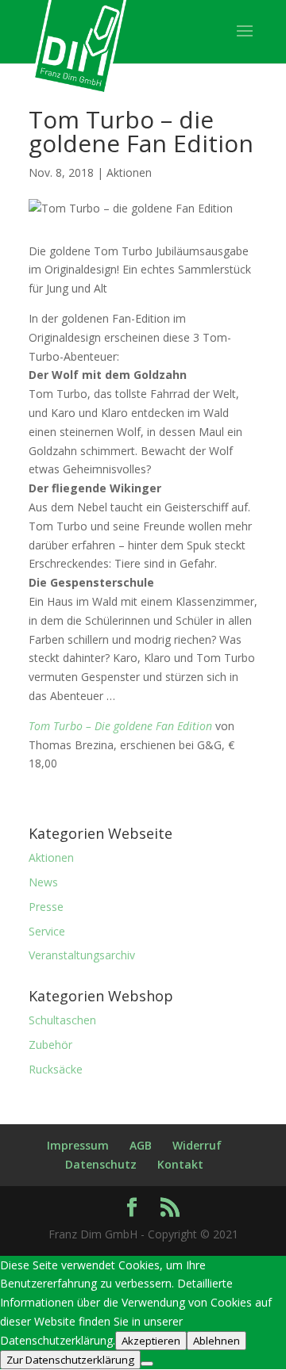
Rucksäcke (56, 1069)
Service (47, 931)
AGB (140, 1145)
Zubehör (50, 1044)
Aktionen (129, 172)
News (43, 882)
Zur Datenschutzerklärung (70, 1360)
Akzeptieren (151, 1341)
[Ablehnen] (147, 1363)
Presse (46, 906)
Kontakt (180, 1164)
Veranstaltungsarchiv (82, 954)
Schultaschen (62, 1020)
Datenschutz (101, 1164)
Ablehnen (216, 1341)
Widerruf (197, 1145)
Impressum (78, 1145)
